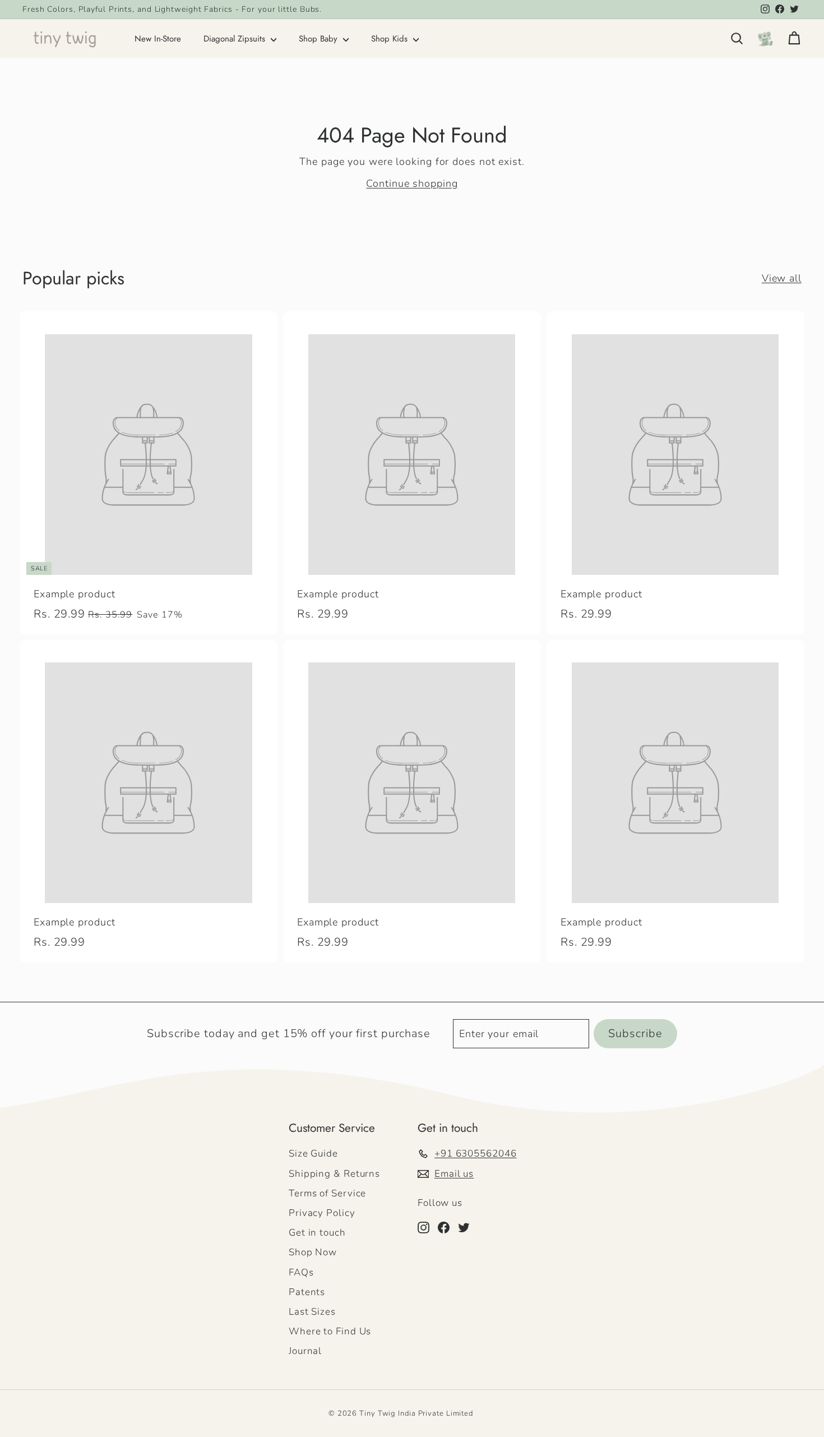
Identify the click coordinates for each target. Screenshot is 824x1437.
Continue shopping (411, 183)
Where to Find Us (330, 1331)
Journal (305, 1350)
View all (782, 278)
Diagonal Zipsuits (235, 39)
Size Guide (313, 1153)
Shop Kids (390, 39)
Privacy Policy (322, 1212)
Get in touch (317, 1232)
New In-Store (158, 39)
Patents (307, 1292)
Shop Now (313, 1252)
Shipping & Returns (334, 1173)
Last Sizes (312, 1311)
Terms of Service (327, 1193)
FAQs (301, 1272)
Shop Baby (319, 39)
